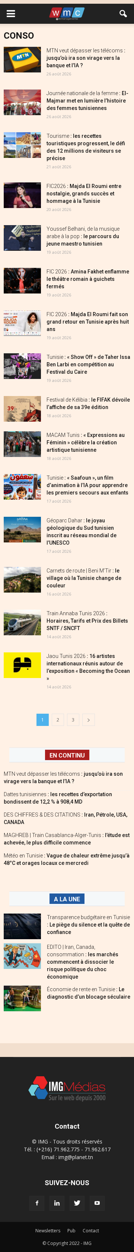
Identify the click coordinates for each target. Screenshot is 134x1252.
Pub (71, 1230)
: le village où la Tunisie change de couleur (84, 578)
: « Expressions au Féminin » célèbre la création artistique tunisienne (86, 442)
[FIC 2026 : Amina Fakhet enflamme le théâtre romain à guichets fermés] (22, 280)
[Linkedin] (57, 1203)
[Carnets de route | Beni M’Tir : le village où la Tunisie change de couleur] (22, 580)
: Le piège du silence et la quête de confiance (88, 924)
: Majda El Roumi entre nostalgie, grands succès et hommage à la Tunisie (84, 193)
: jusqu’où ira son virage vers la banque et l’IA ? (86, 58)
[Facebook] (36, 1203)
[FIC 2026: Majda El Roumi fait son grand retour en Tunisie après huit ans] (22, 323)
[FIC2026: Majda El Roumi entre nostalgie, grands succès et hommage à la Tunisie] (22, 195)
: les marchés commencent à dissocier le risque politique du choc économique (82, 962)
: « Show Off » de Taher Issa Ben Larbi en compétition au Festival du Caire (88, 364)
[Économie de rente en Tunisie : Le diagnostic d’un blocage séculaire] (22, 998)
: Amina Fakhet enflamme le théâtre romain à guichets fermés (88, 279)
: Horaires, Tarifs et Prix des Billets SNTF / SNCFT (87, 620)
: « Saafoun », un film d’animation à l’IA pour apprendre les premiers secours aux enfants (87, 485)
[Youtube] (97, 1203)
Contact (91, 1230)
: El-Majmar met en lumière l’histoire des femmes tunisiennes (87, 100)
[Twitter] (77, 1203)
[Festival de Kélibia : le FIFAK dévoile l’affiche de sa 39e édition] (22, 409)
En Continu (67, 755)
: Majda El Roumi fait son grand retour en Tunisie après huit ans (88, 321)
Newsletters (47, 1230)
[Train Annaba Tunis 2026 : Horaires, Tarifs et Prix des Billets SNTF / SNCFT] (22, 622)
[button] (123, 14)
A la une (67, 899)
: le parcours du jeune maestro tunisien (83, 236)
